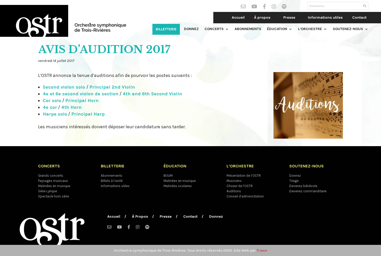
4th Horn (71, 107)
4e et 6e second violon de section (80, 94)
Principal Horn (82, 100)
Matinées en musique (54, 186)
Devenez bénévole (303, 186)
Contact (359, 17)
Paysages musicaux (53, 181)
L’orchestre (310, 29)
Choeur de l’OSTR (240, 186)
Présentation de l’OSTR (244, 175)
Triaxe (262, 250)
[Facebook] (264, 7)
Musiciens (234, 181)
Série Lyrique (47, 191)
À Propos (140, 217)
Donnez (191, 29)
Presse (289, 17)
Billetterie (166, 29)
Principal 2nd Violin (112, 87)
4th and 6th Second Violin (152, 94)
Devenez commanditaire (308, 191)
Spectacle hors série (53, 196)
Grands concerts (50, 175)
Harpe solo (55, 114)
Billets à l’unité (112, 181)
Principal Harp (88, 114)
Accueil (238, 17)
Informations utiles (325, 17)
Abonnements (248, 29)
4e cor (50, 107)
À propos (262, 17)
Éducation (277, 29)
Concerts (214, 29)
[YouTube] (254, 7)
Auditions (234, 191)
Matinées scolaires (178, 186)
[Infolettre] (243, 7)
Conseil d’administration (245, 196)
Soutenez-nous (348, 29)
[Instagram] (274, 7)
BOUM (168, 175)
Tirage (294, 181)
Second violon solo (64, 87)
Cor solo (52, 100)
